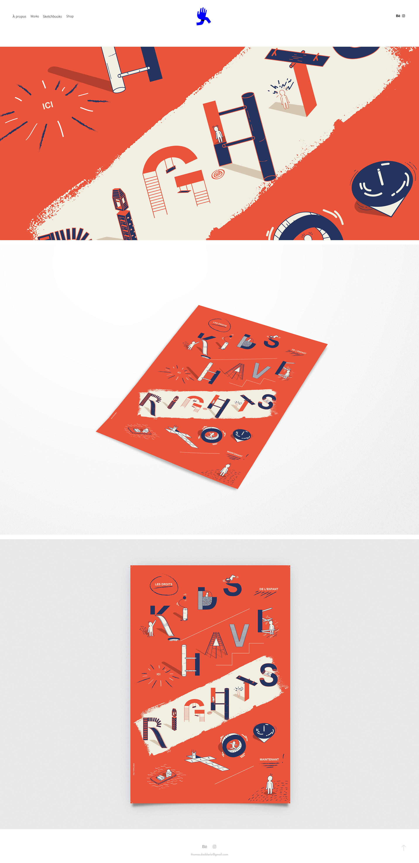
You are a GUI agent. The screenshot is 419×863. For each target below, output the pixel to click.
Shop (70, 16)
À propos (19, 16)
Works (35, 16)
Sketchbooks (52, 16)
